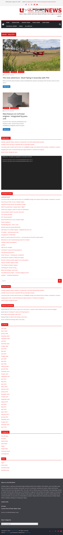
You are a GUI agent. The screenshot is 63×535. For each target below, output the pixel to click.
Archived (3, 438)
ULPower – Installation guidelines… (10, 275)
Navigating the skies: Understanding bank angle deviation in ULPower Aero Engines (22, 149)
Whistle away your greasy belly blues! (11, 227)
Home (7, 22)
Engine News (15, 22)
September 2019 (5, 376)
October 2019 (4, 374)
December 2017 (5, 419)
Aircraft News (26, 22)
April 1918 (3, 427)
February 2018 (5, 414)
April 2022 (3, 348)
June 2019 (3, 379)
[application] (31, 173)
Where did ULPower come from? (9, 270)
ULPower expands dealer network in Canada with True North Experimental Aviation (22, 142)
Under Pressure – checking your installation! (12, 255)
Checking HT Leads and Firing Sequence (11, 250)
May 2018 (3, 407)
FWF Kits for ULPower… (7, 247)
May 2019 (3, 381)
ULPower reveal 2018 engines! (9, 242)
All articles (28, 26)
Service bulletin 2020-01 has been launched (12, 212)
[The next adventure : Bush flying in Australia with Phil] (31, 55)
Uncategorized (5, 453)
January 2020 (4, 369)
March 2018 (4, 412)
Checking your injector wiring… (9, 267)
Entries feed (4, 465)
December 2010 (5, 424)
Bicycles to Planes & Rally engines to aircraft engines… (15, 260)
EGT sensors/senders (6, 217)
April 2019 (3, 384)
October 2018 (4, 396)
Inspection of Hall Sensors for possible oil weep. (13, 204)
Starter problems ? (6, 222)
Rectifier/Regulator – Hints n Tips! (9, 224)
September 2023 (5, 338)
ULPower (3, 506)
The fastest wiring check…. (8, 252)
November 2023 (5, 336)
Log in (2, 462)
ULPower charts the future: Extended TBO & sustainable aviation (17, 144)
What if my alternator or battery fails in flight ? (13, 207)
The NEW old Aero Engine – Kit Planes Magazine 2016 (15, 272)
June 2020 (3, 359)
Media (21, 26)
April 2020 (3, 364)
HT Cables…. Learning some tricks (10, 232)
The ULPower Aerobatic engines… (9, 265)
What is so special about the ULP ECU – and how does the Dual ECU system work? (22, 237)
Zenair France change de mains (9, 152)
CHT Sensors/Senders (6, 214)
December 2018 (5, 394)
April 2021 (3, 353)
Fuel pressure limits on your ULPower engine (12, 202)
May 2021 (3, 351)
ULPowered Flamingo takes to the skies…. (15, 319)
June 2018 (3, 404)
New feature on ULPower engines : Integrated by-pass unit (15, 116)
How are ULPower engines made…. (10, 262)
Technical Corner (11, 26)
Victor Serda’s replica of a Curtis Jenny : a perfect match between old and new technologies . (33, 309)
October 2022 (4, 346)
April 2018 (3, 409)
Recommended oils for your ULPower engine (12, 219)
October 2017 (4, 422)
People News (36, 22)
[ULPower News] (3, 24)
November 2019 (5, 371)
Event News (45, 22)
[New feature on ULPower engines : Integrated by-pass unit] (16, 99)
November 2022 (5, 343)
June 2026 (3, 328)
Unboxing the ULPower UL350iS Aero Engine (12, 257)
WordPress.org (5, 470)
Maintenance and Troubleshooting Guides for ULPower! (15, 240)
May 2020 (3, 361)
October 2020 (4, 356)
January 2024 (4, 333)
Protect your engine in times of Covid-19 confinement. (15, 209)
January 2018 (4, 417)
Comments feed (5, 467)
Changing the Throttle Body (8, 235)
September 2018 (5, 399)
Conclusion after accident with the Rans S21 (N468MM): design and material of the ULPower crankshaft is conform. (30, 147)
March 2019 (4, 386)
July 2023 (3, 341)
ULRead (3, 245)
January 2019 (4, 391)
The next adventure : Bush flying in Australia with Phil (26, 77)
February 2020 (5, 366)
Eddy (13, 74)
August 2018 (4, 402)
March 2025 (4, 331)
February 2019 (5, 389)
